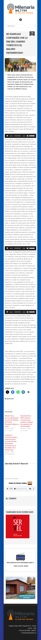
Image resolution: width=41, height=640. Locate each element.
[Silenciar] (28, 136)
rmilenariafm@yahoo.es (29, 633)
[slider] (32, 136)
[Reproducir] (7, 136)
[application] (20, 136)
